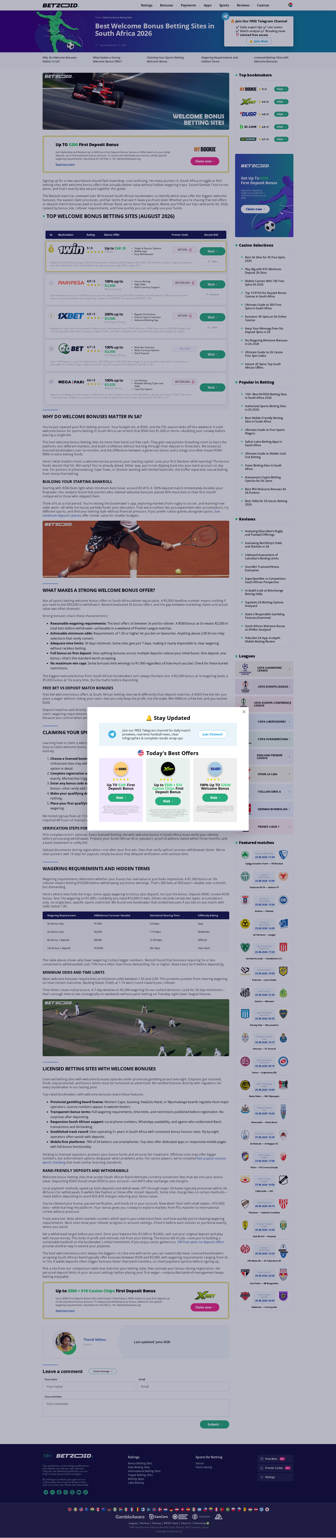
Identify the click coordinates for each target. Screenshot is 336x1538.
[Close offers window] (244, 711)
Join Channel (212, 734)
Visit (119, 798)
